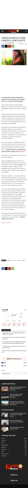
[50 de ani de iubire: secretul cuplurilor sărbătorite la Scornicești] (5, 396)
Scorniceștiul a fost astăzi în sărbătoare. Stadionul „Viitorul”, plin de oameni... (17, 403)
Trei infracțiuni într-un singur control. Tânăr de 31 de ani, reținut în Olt (14, 347)
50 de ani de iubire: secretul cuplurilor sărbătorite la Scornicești (14, 338)
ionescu (18, 260)
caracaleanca (9, 260)
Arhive (3, 370)
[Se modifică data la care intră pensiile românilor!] (5, 429)
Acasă (2, 34)
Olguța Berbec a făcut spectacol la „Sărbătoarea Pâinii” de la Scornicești (13, 333)
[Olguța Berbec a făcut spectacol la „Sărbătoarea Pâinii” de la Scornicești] (5, 388)
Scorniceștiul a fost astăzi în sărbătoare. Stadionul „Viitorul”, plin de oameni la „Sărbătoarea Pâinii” (14, 342)
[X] (6, 46)
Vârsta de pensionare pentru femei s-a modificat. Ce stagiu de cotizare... (18, 415)
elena (14, 260)
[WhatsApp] (12, 46)
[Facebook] (2, 46)
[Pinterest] (9, 46)
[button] (2, 31)
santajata (23, 260)
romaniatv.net (8, 222)
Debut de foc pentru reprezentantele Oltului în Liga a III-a (14, 351)
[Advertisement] (14, 15)
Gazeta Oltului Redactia (9, 42)
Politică (6, 34)
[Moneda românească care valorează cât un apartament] (5, 422)
